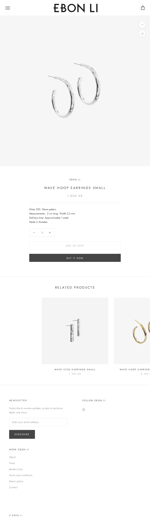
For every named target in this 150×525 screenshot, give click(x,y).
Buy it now (75, 258)
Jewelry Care (16, 469)
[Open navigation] (7, 8)
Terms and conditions (20, 475)
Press (12, 463)
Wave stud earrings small (75, 369)
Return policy (16, 481)
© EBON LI (15, 515)
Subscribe (22, 434)
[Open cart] (143, 8)
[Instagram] (83, 409)
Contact (13, 487)
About (12, 457)
